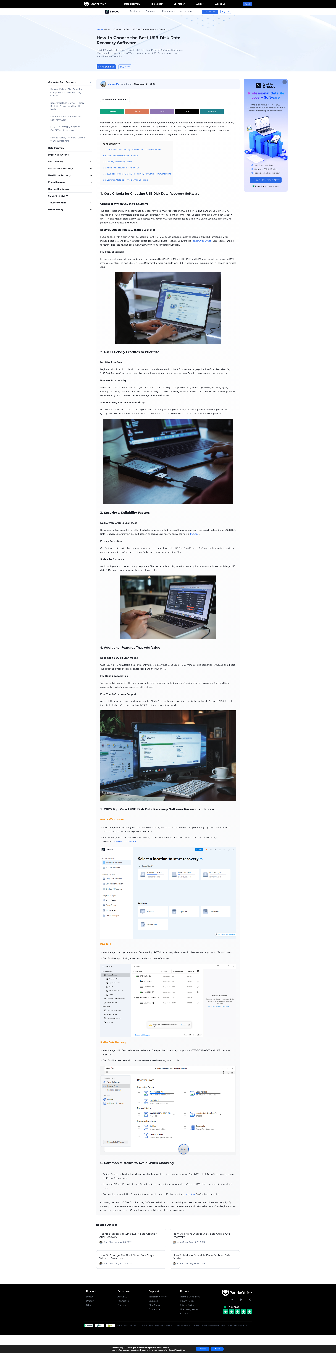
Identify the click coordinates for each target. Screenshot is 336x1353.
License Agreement (190, 1309)
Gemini (162, 111)
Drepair (90, 1301)
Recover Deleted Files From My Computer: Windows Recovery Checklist (66, 92)
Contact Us (154, 1309)
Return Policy (187, 1301)
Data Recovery (132, 4)
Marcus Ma (113, 84)
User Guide (185, 11)
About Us (220, 4)
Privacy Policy (187, 1305)
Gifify (88, 1305)
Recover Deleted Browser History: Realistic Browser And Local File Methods (67, 106)
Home (100, 29)
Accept (203, 1349)
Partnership (123, 1301)
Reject (217, 1349)
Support (200, 4)
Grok (187, 111)
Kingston (190, 1194)
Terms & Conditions (190, 1296)
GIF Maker (179, 4)
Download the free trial (124, 841)
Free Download (210, 11)
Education (122, 1305)
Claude (137, 111)
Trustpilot (194, 534)
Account (184, 1313)
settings (181, 1350)
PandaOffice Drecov (202, 241)
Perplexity (212, 111)
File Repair (157, 4)
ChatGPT (112, 111)
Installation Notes (158, 1296)
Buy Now (226, 11)
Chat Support (156, 1305)
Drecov (89, 1296)
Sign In (248, 4)
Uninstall (153, 1301)
